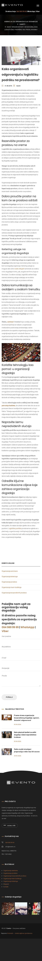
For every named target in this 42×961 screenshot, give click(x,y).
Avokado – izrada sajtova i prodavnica (19, 933)
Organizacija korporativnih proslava (14, 593)
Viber (38, 11)
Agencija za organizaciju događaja (21, 21)
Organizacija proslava (9, 582)
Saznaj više (11, 825)
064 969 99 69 (21, 11)
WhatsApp (31, 11)
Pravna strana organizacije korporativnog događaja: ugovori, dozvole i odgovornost (26, 718)
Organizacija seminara (10, 571)
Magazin (6, 884)
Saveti (22, 24)
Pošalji (9, 697)
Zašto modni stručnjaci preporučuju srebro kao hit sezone (27, 750)
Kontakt (5, 887)
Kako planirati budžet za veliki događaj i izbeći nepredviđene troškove (25, 734)
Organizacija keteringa (10, 576)
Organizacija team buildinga (11, 587)
